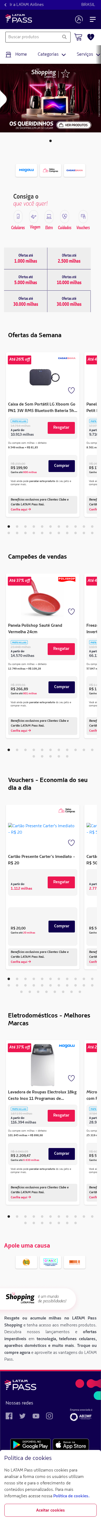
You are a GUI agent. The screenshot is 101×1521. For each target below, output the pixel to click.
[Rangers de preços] (25, 258)
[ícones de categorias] (18, 216)
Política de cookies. (71, 1496)
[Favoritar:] (72, 391)
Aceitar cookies (50, 1510)
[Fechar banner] (92, 1458)
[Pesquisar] (64, 37)
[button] (50, 141)
